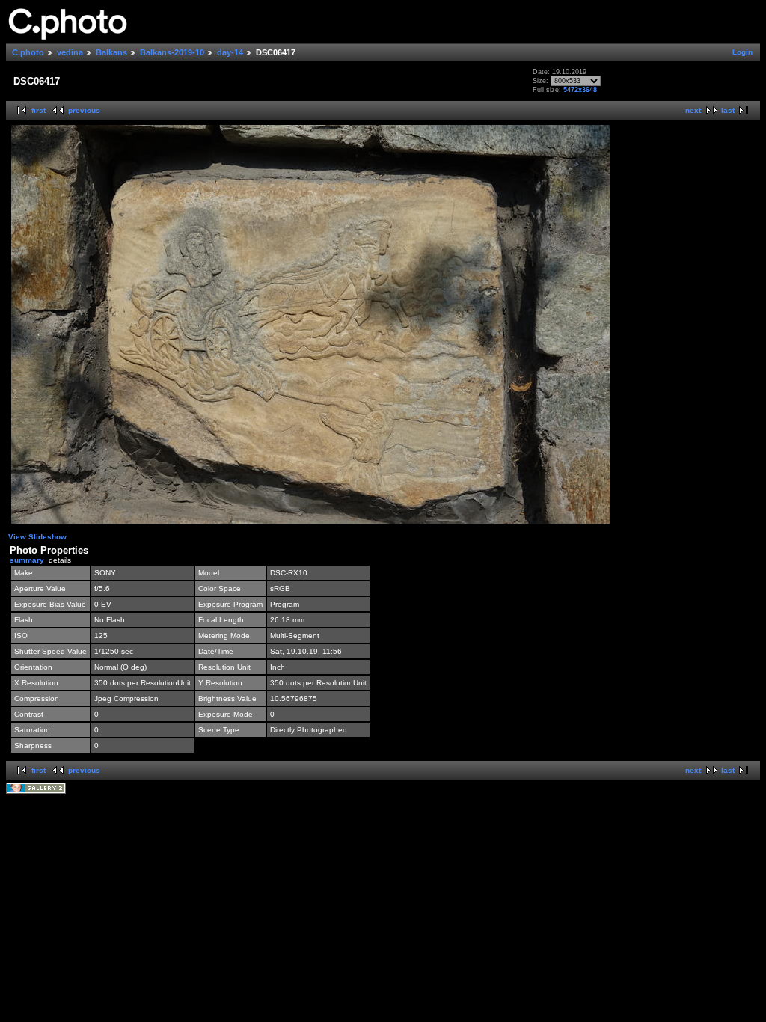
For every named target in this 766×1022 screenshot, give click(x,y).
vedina (70, 52)
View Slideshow (37, 537)
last (728, 110)
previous (84, 110)
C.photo (28, 52)
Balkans (111, 52)
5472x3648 (580, 90)
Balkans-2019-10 (172, 52)
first (38, 110)
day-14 (230, 52)
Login (742, 52)
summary (27, 560)
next (693, 110)
